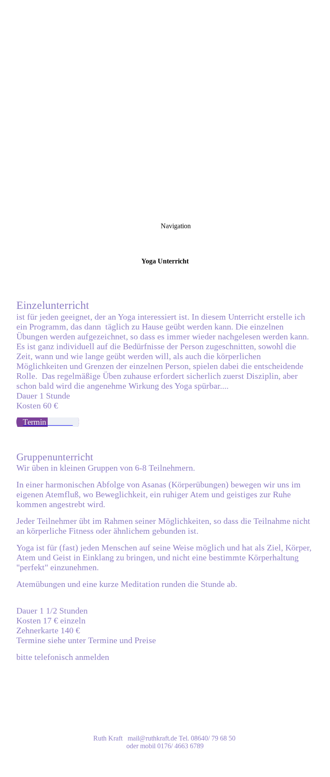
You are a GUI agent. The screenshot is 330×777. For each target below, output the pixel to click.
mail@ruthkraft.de (152, 738)
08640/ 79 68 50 (213, 738)
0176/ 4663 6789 (180, 746)
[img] (165, 107)
